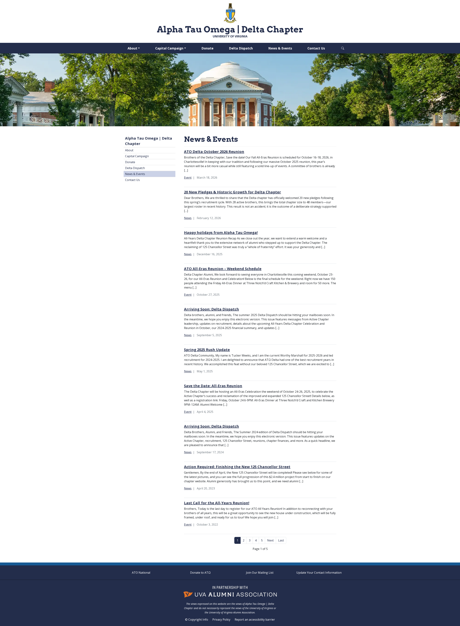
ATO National (141, 573)
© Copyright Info (196, 620)
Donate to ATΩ (200, 573)
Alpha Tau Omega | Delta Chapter (148, 141)
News (188, 218)
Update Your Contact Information (319, 573)
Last (281, 540)
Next (270, 540)
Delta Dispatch (241, 48)
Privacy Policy (221, 620)
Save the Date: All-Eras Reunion (213, 385)
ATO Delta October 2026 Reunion (214, 151)
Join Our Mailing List (259, 573)
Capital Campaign (169, 48)
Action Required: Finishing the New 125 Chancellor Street (237, 466)
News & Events (280, 48)
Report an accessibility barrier (255, 620)
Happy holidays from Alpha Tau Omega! (221, 232)
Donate (207, 48)
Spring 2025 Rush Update (207, 349)
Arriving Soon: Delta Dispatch (211, 309)
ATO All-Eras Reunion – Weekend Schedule (222, 268)
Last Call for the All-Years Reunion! (216, 502)
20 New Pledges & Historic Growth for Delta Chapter (232, 192)
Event (188, 178)
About (132, 48)
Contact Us (316, 48)
